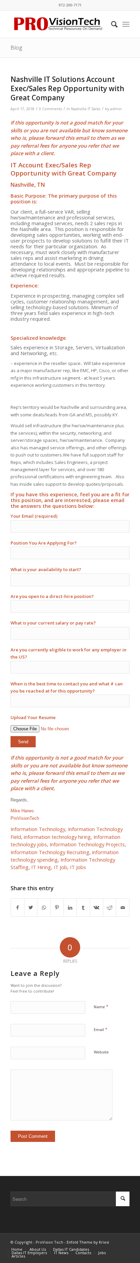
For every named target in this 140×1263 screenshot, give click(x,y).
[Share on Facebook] (17, 907)
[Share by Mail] (122, 907)
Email (100, 1029)
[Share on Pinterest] (57, 907)
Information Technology (38, 829)
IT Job (60, 867)
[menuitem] (111, 24)
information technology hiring (57, 836)
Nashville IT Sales (85, 108)
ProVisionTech (25, 818)
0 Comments (50, 108)
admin (116, 108)
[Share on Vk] (96, 907)
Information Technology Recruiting (50, 852)
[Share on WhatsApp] (43, 907)
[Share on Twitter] (30, 907)
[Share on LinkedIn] (70, 907)
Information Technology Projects (87, 844)
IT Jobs (78, 867)
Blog (16, 47)
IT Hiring (41, 867)
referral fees (35, 145)
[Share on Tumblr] (83, 907)
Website (101, 1051)
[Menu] (125, 24)
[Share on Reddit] (109, 907)
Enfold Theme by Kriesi (88, 1242)
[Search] (111, 24)
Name (101, 1006)
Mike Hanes (22, 810)
